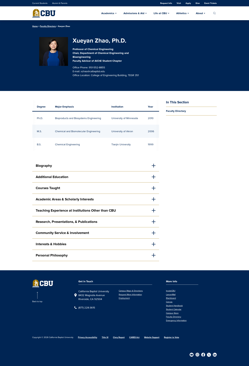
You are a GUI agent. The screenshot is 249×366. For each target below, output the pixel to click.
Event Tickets (210, 3)
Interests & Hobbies (51, 244)
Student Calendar (173, 309)
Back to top (37, 301)
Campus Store (172, 313)
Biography (44, 165)
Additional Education (52, 176)
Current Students (40, 3)
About (199, 13)
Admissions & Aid (133, 13)
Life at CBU (160, 13)
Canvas (169, 301)
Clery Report (119, 337)
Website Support (151, 337)
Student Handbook (174, 305)
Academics (107, 13)
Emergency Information (176, 320)
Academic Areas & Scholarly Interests (65, 199)
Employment (124, 298)
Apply (188, 3)
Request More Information (130, 294)
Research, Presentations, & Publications (66, 221)
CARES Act (134, 337)
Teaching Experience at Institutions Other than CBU (76, 210)
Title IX (105, 337)
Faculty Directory (48, 26)
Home (35, 26)
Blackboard (171, 298)
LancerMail (171, 294)
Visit (179, 3)
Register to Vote (171, 337)
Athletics (181, 13)
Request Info (166, 3)
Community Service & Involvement (62, 232)
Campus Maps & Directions (131, 290)
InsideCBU (170, 290)
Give (198, 3)
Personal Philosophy (52, 255)
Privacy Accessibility (87, 337)
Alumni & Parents (59, 3)
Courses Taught (48, 188)
